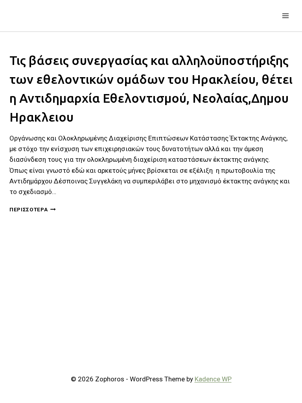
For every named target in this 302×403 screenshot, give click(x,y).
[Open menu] (285, 15)
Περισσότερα (32, 209)
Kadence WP (213, 379)
